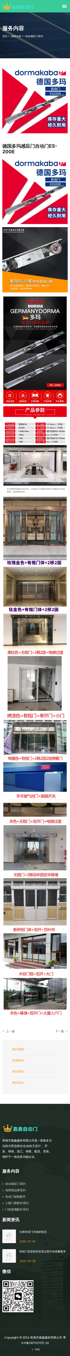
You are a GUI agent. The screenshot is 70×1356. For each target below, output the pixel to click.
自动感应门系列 (34, 36)
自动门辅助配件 (15, 1197)
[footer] (20, 1128)
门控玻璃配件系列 (17, 1209)
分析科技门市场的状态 (33, 1231)
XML (37, 1349)
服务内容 (16, 36)
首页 (4, 36)
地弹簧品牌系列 (15, 1190)
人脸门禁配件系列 (17, 1203)
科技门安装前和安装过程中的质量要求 (42, 1251)
